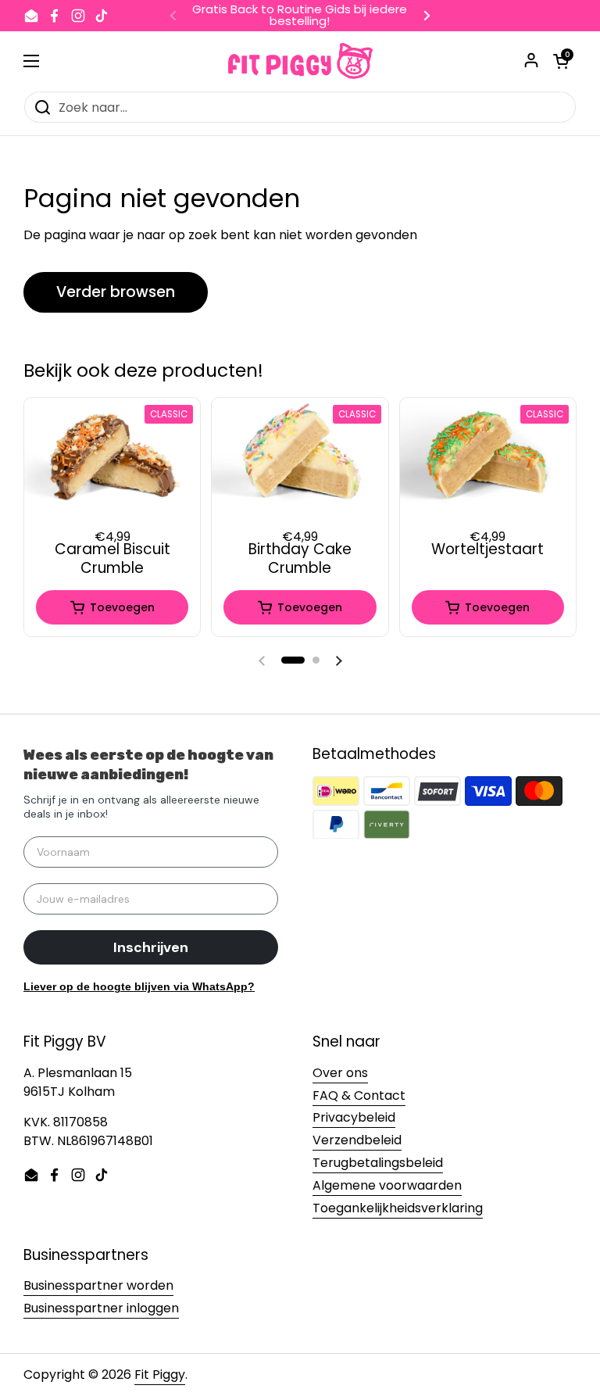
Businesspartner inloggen (101, 1308)
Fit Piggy (159, 1374)
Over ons (340, 1073)
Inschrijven (150, 947)
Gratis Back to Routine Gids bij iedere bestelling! (299, 15)
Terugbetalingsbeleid (377, 1163)
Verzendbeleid (357, 1140)
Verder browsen (115, 291)
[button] (293, 660)
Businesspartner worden (98, 1285)
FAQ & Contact (358, 1095)
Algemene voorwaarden (387, 1185)
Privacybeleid (353, 1117)
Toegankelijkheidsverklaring (397, 1208)
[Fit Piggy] (300, 61)
